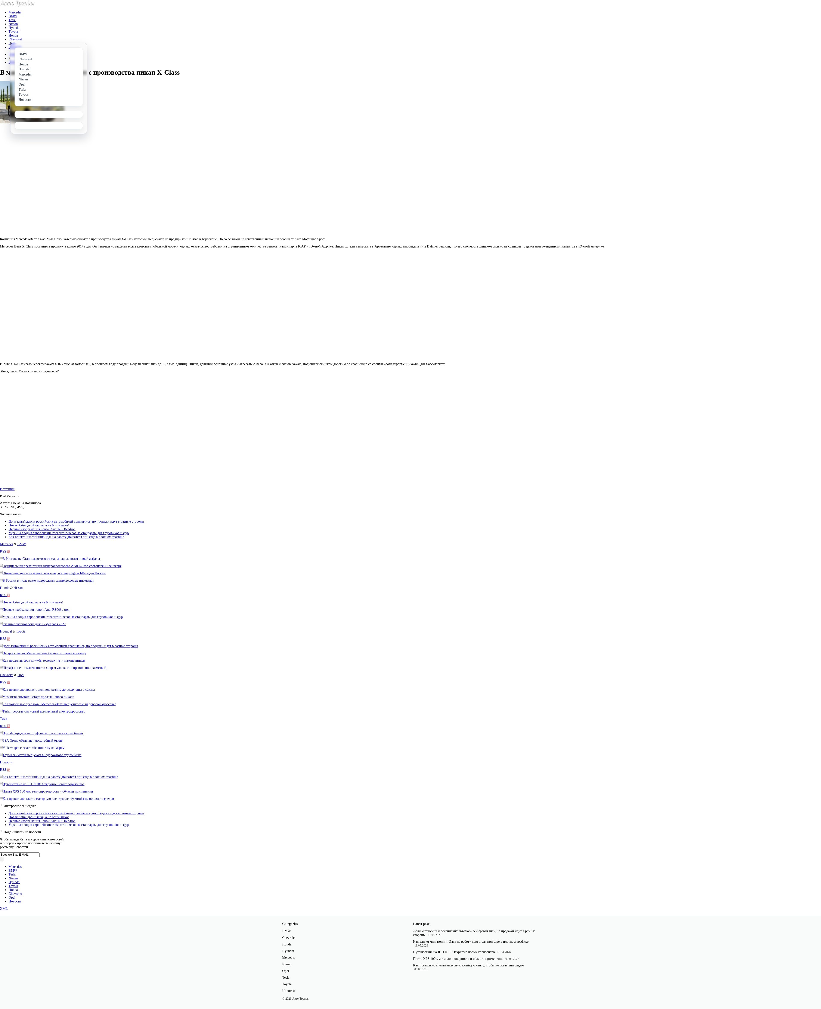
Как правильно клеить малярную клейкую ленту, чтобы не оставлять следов (58, 798)
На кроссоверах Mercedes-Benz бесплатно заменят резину (44, 653)
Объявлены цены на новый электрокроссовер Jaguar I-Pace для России (54, 573)
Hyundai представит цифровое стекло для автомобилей (43, 733)
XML (4, 908)
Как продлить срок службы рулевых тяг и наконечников (44, 660)
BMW (13, 16)
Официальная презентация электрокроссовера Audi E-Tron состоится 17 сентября (62, 566)
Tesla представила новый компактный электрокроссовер (44, 711)
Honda (13, 35)
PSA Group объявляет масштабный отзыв (33, 740)
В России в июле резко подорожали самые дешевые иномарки (48, 580)
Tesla (12, 20)
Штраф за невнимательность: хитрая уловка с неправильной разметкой (54, 668)
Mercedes (15, 12)
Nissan (13, 24)
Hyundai (14, 28)
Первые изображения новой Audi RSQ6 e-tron (42, 529)
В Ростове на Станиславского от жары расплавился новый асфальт (51, 558)
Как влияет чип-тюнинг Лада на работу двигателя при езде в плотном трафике (66, 537)
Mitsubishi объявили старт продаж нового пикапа (38, 697)
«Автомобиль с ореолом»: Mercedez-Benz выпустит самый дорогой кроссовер (59, 704)
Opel (12, 43)
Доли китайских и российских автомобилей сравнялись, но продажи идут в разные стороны (76, 521)
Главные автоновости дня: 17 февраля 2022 (34, 624)
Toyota (13, 31)
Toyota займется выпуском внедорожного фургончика (42, 755)
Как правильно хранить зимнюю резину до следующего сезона (49, 689)
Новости (6, 762)
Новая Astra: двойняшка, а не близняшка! (39, 525)
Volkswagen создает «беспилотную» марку (33, 748)
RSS (3, 551)
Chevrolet (15, 39)
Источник (7, 489)
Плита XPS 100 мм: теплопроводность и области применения (48, 791)
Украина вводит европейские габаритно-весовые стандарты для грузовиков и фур (69, 533)
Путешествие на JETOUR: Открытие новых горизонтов (43, 784)
